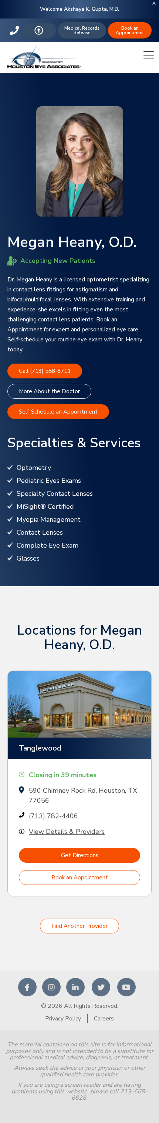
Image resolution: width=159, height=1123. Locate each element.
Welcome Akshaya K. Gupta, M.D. (79, 9)
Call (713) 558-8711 (45, 371)
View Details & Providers (67, 831)
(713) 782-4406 (53, 816)
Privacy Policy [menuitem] (63, 1019)
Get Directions (79, 855)
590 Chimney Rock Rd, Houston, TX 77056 (83, 795)
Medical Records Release (81, 30)
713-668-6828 (15, 30)
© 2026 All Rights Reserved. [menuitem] (79, 1006)
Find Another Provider (79, 926)
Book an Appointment (130, 30)
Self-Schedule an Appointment (58, 411)
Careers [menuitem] (104, 1019)
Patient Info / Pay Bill (39, 30)
